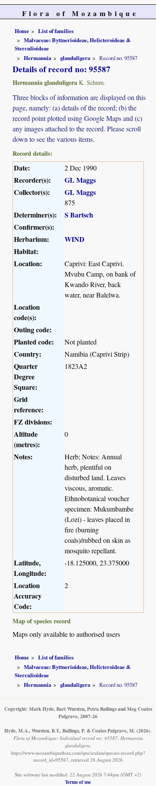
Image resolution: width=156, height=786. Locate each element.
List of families (56, 31)
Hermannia (37, 58)
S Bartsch (79, 215)
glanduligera (75, 58)
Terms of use (78, 782)
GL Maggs (80, 180)
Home (22, 31)
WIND (74, 239)
